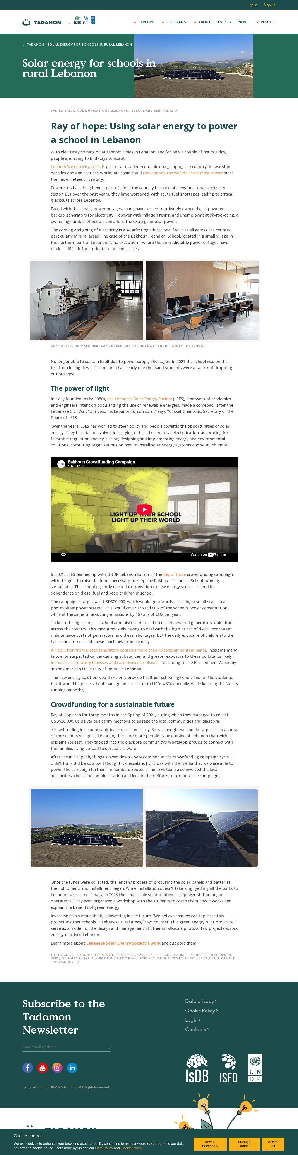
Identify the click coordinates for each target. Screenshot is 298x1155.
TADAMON (35, 44)
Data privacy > (201, 1001)
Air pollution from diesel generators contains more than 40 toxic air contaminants (128, 650)
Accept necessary (210, 1144)
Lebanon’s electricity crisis (76, 166)
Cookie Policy (131, 1148)
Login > (192, 1020)
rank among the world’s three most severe (183, 172)
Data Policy (104, 1148)
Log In (252, 5)
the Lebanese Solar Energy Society (140, 398)
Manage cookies (244, 1144)
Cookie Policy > (201, 1010)
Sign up (270, 5)
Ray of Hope (174, 574)
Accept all (273, 1144)
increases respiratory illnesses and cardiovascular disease (105, 662)
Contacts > (197, 1029)
